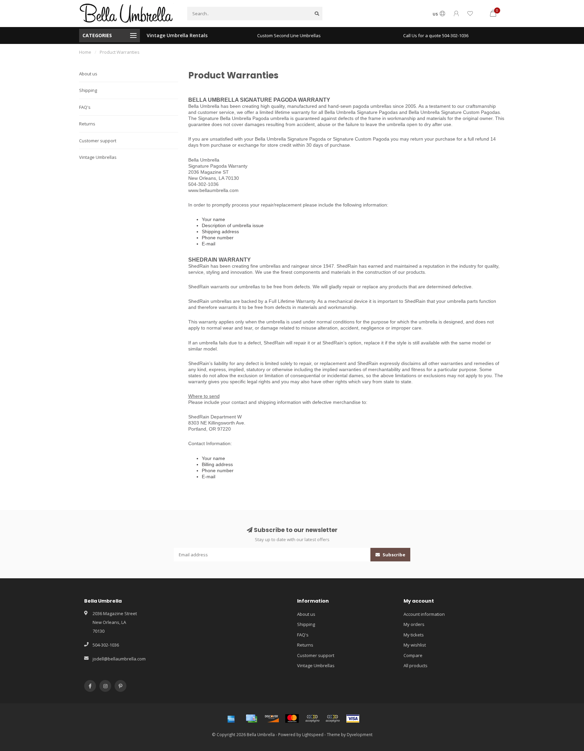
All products (416, 665)
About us (88, 74)
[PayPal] (312, 718)
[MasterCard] (292, 718)
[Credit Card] (251, 718)
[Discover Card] (271, 718)
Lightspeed (312, 734)
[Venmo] (332, 718)
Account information (424, 614)
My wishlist (415, 645)
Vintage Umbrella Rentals (177, 35)
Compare (413, 655)
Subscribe (393, 555)
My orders (414, 624)
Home (85, 52)
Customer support (97, 141)
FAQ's (85, 107)
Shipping (88, 90)
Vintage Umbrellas (98, 157)
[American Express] (231, 718)
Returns (87, 124)
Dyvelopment (359, 734)
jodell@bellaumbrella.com (119, 659)
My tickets (414, 635)
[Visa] (352, 718)
